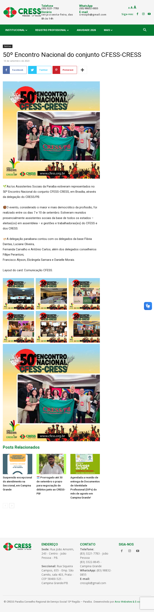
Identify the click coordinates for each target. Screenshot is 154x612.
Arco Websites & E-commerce (132, 601)
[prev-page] (5, 505)
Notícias (7, 46)
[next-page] (11, 505)
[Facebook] (137, 14)
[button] (145, 30)
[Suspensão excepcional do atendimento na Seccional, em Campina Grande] (17, 464)
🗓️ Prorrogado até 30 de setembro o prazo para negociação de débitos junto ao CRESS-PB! (50, 485)
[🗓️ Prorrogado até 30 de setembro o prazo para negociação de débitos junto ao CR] (51, 464)
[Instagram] (143, 14)
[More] (82, 70)
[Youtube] (149, 14)
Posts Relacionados (21, 447)
